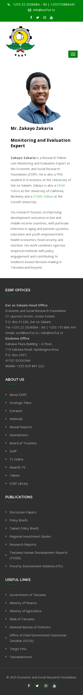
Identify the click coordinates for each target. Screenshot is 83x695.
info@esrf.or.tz (44, 10)
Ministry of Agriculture (26, 611)
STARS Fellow (43, 196)
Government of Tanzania (28, 595)
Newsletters (19, 435)
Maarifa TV (17, 467)
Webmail (16, 419)
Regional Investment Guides (30, 536)
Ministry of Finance (23, 603)
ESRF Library (19, 483)
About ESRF (18, 394)
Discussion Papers (23, 512)
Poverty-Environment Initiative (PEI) (36, 566)
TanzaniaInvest (21, 657)
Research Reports (23, 544)
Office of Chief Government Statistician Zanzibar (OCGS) (38, 638)
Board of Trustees (23, 443)
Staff (13, 451)
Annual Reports (21, 427)
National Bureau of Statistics (30, 627)
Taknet (15, 475)
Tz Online (16, 459)
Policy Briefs (19, 520)
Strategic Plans (20, 403)
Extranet (16, 411)
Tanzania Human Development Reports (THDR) (39, 555)
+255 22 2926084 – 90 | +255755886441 (44, 4)
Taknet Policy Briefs (24, 528)
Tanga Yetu (18, 649)
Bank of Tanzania (22, 619)
